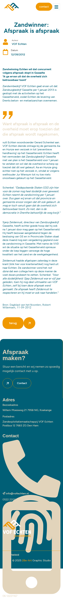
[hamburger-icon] (56, 7)
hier (17, 264)
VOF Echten (19, 44)
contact (44, 6)
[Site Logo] (12, 6)
